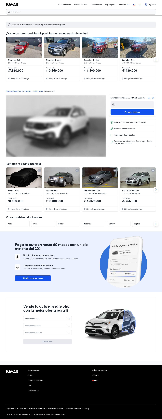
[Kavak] (12, 4)
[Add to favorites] (39, 40)
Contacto (95, 375)
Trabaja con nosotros (99, 370)
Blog (29, 385)
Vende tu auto (96, 5)
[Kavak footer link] (12, 380)
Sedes (30, 375)
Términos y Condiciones (73, 409)
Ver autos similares (132, 112)
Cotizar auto (47, 341)
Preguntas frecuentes (35, 380)
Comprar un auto (80, 5)
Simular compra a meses (33, 278)
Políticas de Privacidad (55, 409)
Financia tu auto (64, 5)
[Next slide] (156, 59)
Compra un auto (33, 370)
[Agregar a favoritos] (152, 98)
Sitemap (86, 409)
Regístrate (152, 5)
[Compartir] (149, 98)
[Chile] (134, 5)
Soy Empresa (110, 5)
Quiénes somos (33, 390)
